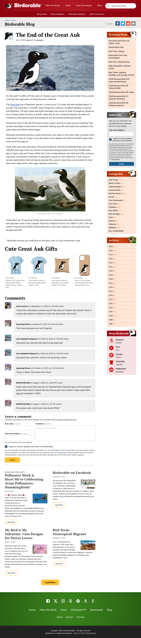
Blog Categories (57, 14)
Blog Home (42, 14)
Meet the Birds (52, 5)
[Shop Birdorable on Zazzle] (78, 601)
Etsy (118, 346)
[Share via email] (133, 23)
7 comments (38, 40)
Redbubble (121, 368)
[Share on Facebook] (117, 23)
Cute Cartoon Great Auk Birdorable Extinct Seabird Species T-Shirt (37, 282)
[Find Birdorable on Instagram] (63, 601)
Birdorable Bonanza (77, 14)
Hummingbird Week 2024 (15, 472)
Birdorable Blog (20, 24)
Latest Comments (96, 14)
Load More (50, 582)
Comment (43, 424)
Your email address (16, 433)
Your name (12, 424)
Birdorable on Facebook (72, 472)
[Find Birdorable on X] (55, 601)
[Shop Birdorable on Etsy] (93, 601)
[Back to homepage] (28, 5)
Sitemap (80, 617)
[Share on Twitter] (123, 23)
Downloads (84, 5)
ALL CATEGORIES (116, 231)
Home (7, 20)
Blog (99, 5)
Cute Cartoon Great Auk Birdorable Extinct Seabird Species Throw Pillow (60, 282)
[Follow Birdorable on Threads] (70, 601)
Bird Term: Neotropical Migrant (69, 532)
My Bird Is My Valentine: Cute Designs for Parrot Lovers (24, 534)
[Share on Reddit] (128, 23)
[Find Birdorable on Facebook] (48, 601)
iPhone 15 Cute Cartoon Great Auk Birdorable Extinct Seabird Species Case (84, 282)
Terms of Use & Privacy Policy (85, 633)
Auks (28, 40)
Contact (69, 617)
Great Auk (14, 104)
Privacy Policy (62, 452)
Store (64, 609)
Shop (67, 5)
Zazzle (119, 354)
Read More (11, 522)
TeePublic (120, 361)
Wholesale (78, 609)
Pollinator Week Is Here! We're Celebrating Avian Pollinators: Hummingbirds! (24, 481)
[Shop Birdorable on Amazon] (85, 601)
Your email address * (117, 130)
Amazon (11, 278)
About (60, 617)
